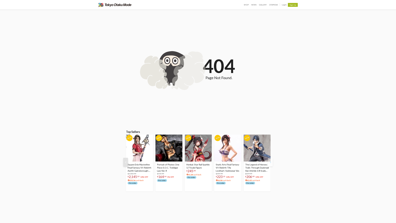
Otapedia (273, 5)
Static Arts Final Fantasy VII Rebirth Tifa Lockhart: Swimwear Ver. (227, 167)
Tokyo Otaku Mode (114, 5)
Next (270, 162)
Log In (284, 5)
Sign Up (293, 5)
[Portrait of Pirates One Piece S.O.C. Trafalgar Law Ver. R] (168, 148)
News (253, 5)
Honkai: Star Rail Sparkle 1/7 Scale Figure (198, 166)
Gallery (263, 5)
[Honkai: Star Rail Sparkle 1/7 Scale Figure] (198, 148)
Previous (125, 162)
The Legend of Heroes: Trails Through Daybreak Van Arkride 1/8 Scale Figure (257, 167)
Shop (246, 5)
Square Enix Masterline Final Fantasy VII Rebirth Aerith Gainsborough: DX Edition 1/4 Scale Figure (139, 167)
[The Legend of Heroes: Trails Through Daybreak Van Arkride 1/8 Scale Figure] (257, 148)
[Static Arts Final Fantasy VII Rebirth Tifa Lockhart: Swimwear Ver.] (227, 148)
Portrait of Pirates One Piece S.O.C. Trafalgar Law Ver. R (168, 167)
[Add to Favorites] (149, 138)
